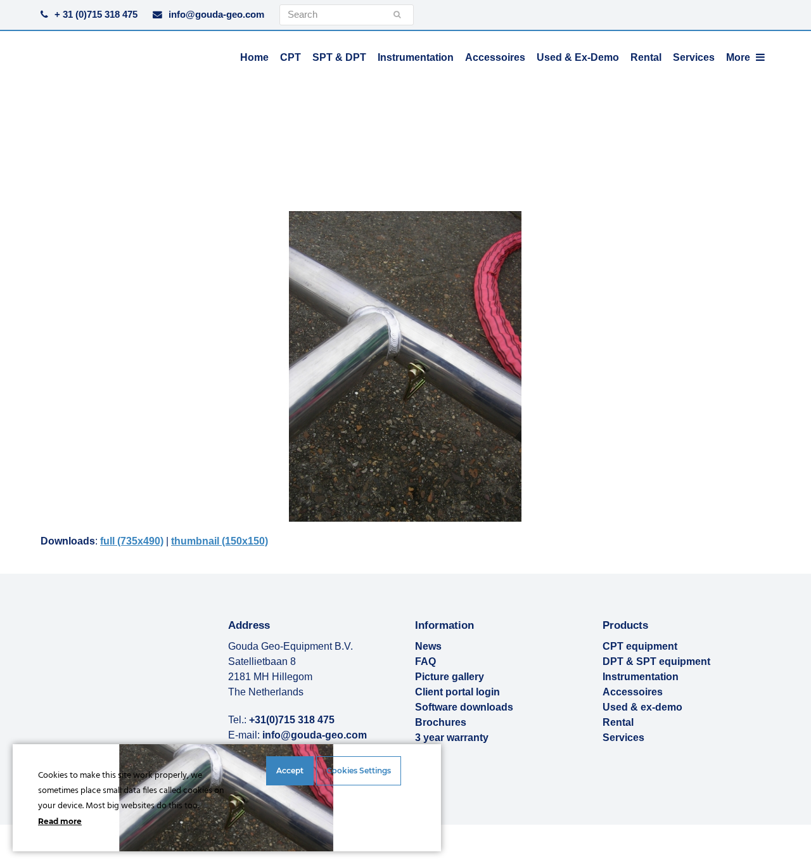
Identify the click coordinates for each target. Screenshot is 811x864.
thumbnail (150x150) (219, 541)
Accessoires (633, 692)
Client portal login (457, 692)
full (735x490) (131, 541)
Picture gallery (449, 676)
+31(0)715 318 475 (292, 719)
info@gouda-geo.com (216, 15)
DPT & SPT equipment (656, 661)
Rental (618, 722)
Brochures (440, 722)
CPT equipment (640, 646)
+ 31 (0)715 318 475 (95, 15)
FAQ (425, 661)
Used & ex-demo (642, 707)
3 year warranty (452, 737)
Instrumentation (641, 676)
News (428, 646)
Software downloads (464, 707)
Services (623, 737)
